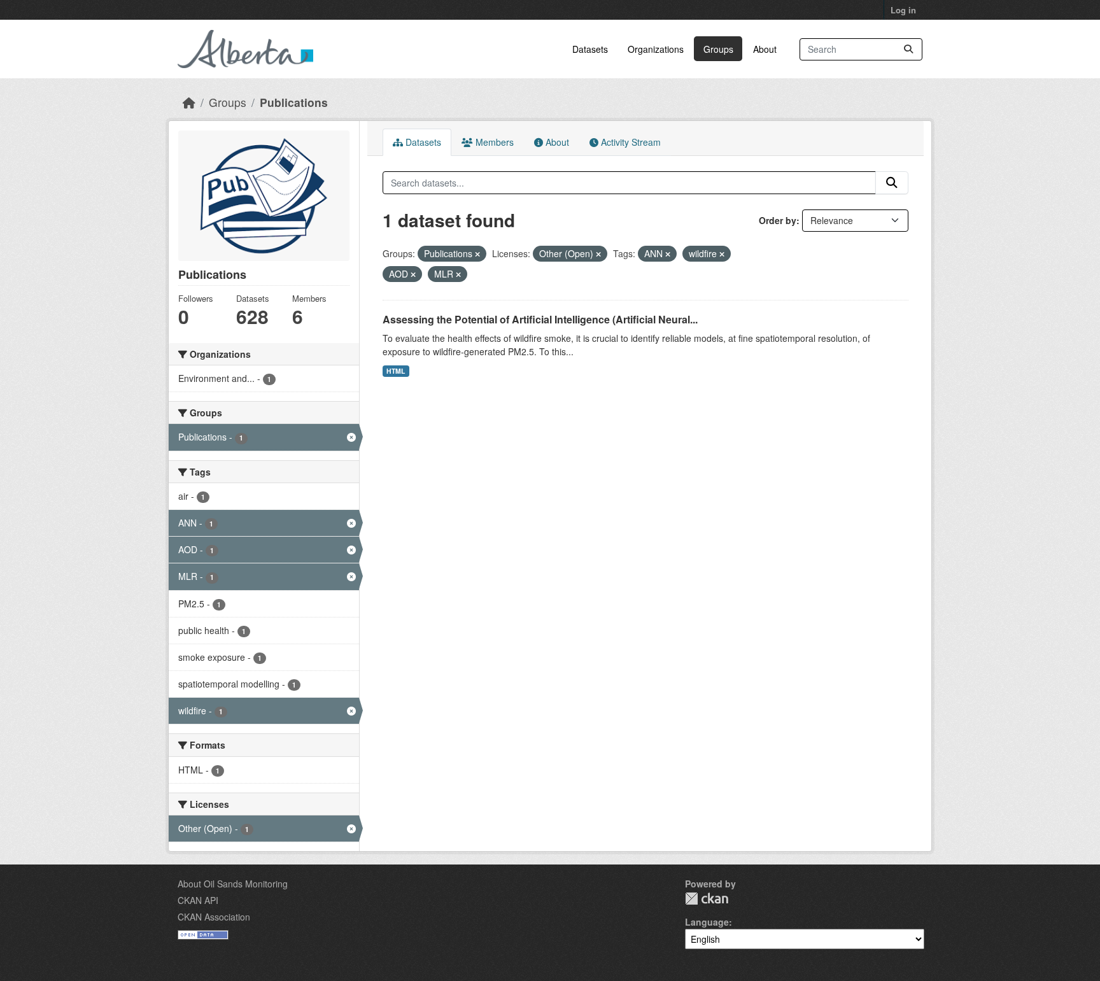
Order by (777, 220)
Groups (718, 49)
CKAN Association (214, 916)
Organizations (656, 49)
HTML (395, 371)
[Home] (189, 102)
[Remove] (477, 254)
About (765, 49)
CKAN (706, 898)
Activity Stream (629, 142)
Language (707, 921)
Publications (294, 102)
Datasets (590, 49)
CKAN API (198, 900)
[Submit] (908, 49)
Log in (903, 10)
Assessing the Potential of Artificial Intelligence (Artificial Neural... (540, 319)
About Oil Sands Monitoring (233, 883)
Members (493, 142)
